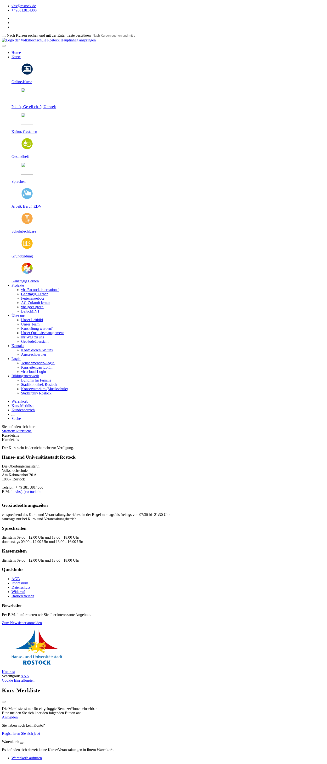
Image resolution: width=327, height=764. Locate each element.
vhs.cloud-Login (33, 372)
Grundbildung (22, 256)
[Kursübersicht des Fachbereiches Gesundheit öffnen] (27, 148)
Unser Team (30, 324)
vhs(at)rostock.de (28, 492)
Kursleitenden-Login (36, 367)
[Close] (21, 743)
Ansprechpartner (33, 354)
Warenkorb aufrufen (26, 758)
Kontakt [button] (17, 346)
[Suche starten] (4, 36)
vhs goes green (32, 307)
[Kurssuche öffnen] (13, 415)
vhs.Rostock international (40, 290)
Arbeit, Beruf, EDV (26, 206)
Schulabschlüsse (23, 231)
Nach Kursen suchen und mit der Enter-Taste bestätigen (49, 35)
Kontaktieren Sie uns (37, 350)
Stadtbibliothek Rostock (39, 384)
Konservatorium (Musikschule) (44, 389)
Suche (16, 418)
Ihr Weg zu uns (32, 337)
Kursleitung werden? (37, 328)
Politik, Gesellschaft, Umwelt (33, 107)
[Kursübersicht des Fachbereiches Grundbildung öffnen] (27, 248)
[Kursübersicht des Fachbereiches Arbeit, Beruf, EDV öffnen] (27, 198)
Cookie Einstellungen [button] (18, 680)
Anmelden (10, 717)
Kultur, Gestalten (24, 132)
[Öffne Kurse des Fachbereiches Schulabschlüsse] (27, 223)
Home (16, 53)
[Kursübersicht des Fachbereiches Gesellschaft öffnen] (27, 99)
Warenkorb (19, 401)
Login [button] (16, 359)
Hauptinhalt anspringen (78, 40)
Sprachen (18, 181)
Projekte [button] (17, 285)
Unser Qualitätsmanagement (42, 333)
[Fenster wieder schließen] (4, 701)
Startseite (9, 431)
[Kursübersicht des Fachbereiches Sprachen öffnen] (27, 173)
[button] (22, 623)
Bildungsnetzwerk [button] (25, 376)
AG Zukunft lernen (35, 303)
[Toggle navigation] (4, 45)
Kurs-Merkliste (22, 406)
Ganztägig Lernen (25, 281)
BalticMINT (30, 311)
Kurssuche (24, 431)
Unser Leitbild (32, 320)
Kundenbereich (23, 410)
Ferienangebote (32, 298)
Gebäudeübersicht (34, 341)
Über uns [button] (18, 316)
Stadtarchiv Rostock (36, 393)
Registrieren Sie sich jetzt (21, 733)
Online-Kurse (21, 82)
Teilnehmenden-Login (38, 363)
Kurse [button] (16, 57)
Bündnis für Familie (36, 380)
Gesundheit (20, 156)
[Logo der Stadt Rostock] (36, 663)
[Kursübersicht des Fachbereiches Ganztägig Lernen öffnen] (27, 273)
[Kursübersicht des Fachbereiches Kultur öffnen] (27, 123)
